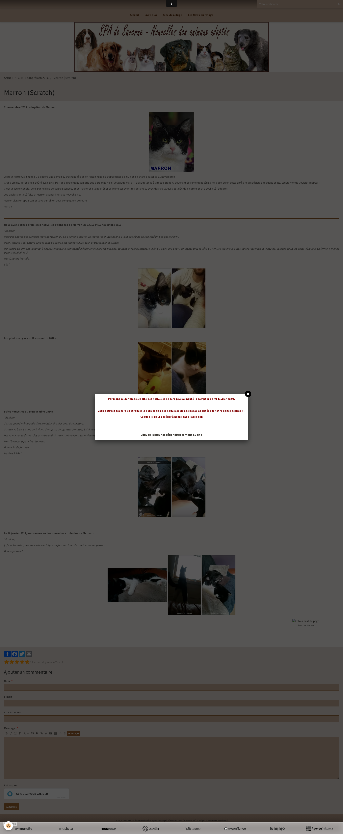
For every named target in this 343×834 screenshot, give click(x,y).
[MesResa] (108, 829)
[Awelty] (150, 829)
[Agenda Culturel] (319, 829)
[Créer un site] (24, 829)
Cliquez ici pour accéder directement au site (171, 435)
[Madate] (66, 829)
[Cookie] (8, 825)
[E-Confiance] (235, 829)
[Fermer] (248, 394)
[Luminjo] (277, 829)
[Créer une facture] (193, 829)
